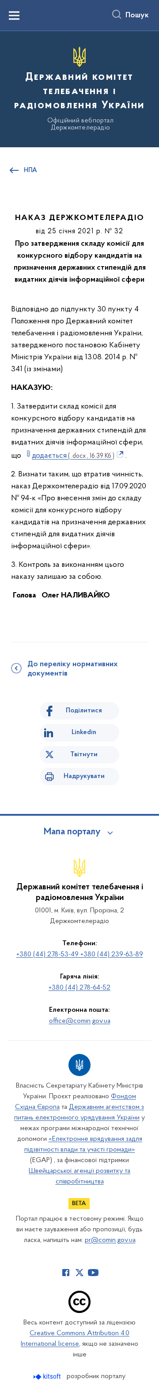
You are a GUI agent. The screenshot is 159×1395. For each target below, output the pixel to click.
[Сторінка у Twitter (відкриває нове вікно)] (79, 1272)
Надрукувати (84, 776)
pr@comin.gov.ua (110, 1240)
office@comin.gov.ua (79, 1021)
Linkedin (84, 732)
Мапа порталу (72, 832)
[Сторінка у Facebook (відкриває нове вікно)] (66, 1272)
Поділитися (84, 710)
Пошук (137, 16)
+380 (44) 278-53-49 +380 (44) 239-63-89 (79, 954)
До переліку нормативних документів (72, 669)
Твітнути (84, 754)
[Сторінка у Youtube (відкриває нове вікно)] (93, 1272)
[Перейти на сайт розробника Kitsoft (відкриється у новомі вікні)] (48, 1376)
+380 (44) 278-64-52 (79, 987)
